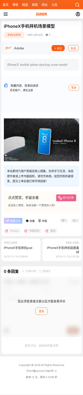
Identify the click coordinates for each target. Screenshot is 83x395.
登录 (73, 87)
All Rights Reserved (52, 365)
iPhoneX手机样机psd (18, 248)
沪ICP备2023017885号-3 (41, 371)
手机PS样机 (14, 35)
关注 (59, 48)
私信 (73, 48)
